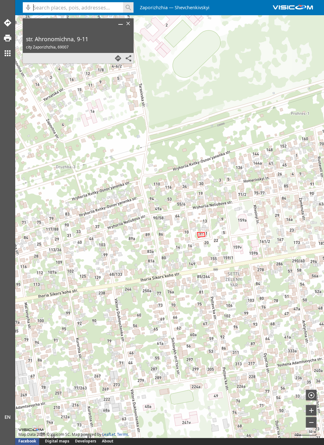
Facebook (27, 441)
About (107, 441)
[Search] (128, 7)
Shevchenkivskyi (192, 7)
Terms (122, 434)
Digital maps (57, 441)
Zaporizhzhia (154, 7)
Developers (85, 441)
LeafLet (108, 434)
